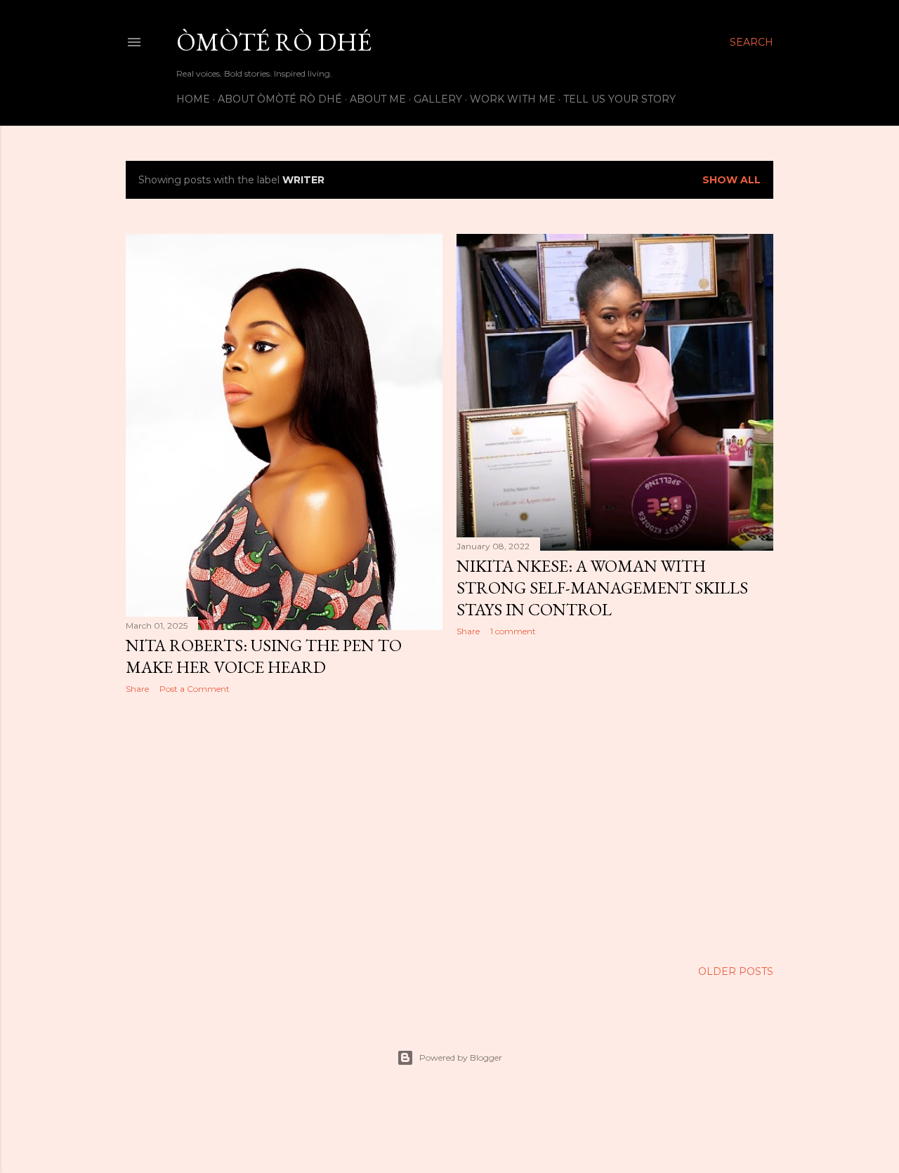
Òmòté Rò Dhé (274, 41)
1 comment (513, 631)
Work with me (513, 99)
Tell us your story (619, 99)
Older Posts (735, 971)
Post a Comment (194, 688)
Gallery (438, 99)
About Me (378, 99)
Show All (731, 179)
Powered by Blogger (460, 1057)
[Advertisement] (284, 827)
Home (193, 99)
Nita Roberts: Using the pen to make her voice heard (264, 656)
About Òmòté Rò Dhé (280, 99)
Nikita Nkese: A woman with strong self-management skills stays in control (602, 587)
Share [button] (137, 688)
